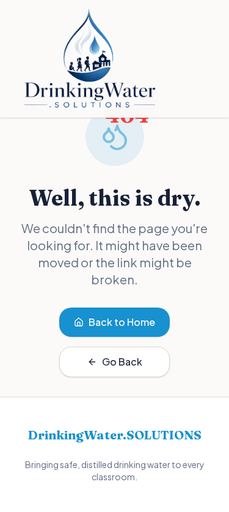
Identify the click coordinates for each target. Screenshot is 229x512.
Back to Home (122, 321)
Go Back (122, 361)
